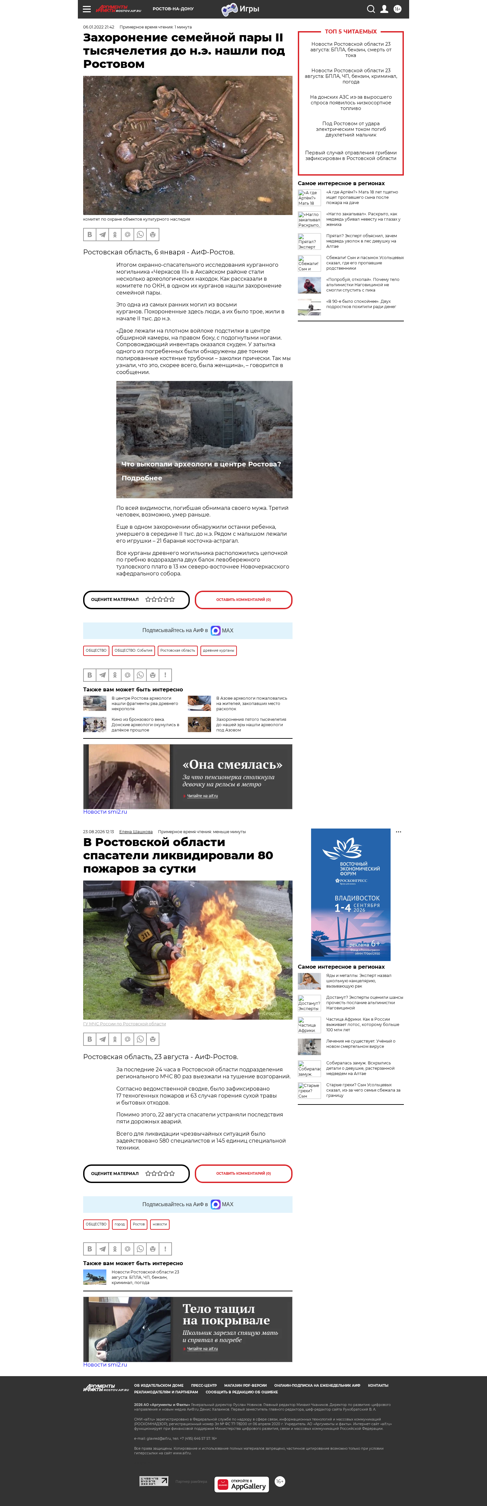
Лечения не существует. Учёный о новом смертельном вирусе (361, 1044)
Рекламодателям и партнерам (166, 1392)
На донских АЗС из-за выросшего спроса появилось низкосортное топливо (351, 102)
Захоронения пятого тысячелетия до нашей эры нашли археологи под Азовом (251, 724)
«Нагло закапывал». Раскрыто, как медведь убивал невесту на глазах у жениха (363, 219)
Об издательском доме (159, 1385)
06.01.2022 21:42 (98, 27)
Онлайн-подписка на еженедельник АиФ (317, 1385)
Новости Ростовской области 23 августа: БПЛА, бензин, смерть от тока (351, 49)
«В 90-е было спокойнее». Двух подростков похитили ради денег (361, 304)
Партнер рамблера (191, 1481)
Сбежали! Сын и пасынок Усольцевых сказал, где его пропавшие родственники (365, 263)
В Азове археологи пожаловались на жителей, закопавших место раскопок (251, 703)
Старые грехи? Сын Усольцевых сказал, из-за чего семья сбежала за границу (363, 1090)
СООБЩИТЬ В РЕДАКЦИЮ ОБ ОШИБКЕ (242, 1392)
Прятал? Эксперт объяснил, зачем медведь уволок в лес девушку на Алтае (361, 241)
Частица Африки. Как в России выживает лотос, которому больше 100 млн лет (362, 1024)
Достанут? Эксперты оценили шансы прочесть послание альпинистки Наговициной (364, 1002)
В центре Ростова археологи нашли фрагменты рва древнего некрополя (145, 703)
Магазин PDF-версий (245, 1385)
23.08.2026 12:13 (98, 831)
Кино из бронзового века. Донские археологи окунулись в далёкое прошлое (145, 724)
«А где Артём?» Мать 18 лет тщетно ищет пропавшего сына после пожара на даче (362, 197)
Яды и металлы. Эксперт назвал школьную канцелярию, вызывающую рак (359, 981)
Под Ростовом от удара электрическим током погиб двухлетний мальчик (351, 129)
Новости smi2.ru (105, 812)
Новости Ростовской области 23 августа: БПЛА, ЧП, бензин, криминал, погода (351, 76)
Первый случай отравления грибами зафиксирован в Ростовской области (351, 155)
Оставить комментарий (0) (243, 600)
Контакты (378, 1385)
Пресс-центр (204, 1385)
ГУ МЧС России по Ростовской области (124, 1023)
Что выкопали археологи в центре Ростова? (201, 464)
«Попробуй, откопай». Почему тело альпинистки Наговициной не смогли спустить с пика (363, 285)
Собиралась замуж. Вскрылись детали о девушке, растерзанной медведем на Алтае (360, 1068)
